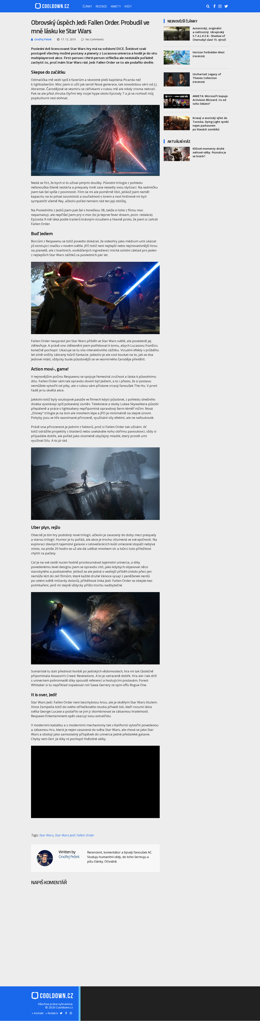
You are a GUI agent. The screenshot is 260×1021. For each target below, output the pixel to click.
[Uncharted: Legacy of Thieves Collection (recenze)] (177, 79)
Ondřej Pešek (43, 39)
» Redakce (51, 1013)
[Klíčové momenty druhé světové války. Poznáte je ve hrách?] (177, 154)
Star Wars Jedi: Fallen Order (74, 835)
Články (87, 6)
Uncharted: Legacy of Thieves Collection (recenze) (207, 78)
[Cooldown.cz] (52, 8)
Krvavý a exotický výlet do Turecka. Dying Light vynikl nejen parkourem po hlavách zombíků (211, 123)
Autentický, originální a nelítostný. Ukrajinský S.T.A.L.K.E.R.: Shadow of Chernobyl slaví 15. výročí (209, 34)
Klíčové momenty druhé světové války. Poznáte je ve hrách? (209, 152)
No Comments (94, 39)
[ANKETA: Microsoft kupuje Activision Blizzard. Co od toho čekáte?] (177, 101)
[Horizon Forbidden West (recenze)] (177, 57)
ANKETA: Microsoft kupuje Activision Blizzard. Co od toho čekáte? (210, 99)
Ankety (116, 6)
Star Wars (46, 835)
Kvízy (128, 6)
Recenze (101, 6)
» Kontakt (38, 1013)
